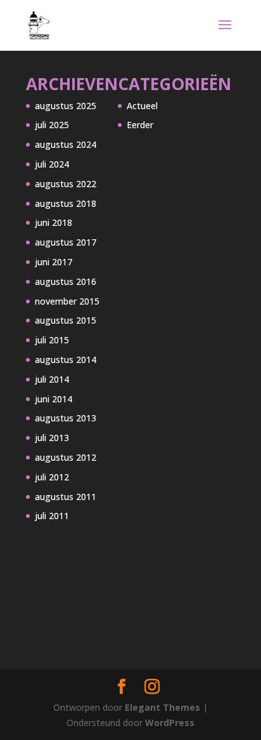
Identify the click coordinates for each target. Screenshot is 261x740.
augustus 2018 (65, 203)
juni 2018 (53, 222)
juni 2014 (53, 399)
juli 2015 (52, 340)
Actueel (142, 106)
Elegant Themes (162, 707)
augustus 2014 (65, 359)
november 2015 (67, 301)
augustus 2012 (65, 457)
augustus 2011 (65, 497)
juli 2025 (52, 125)
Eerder (140, 125)
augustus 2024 (65, 144)
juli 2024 (52, 164)
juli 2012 (52, 477)
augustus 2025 (65, 106)
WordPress (169, 723)
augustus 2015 (65, 320)
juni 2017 (53, 262)
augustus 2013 (65, 418)
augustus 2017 (65, 242)
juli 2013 (52, 438)
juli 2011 (52, 516)
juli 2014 (52, 379)
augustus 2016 (65, 281)
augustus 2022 (65, 184)
